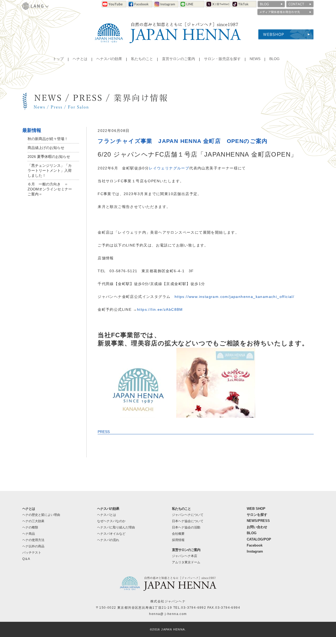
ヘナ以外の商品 (33, 546)
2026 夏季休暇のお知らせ (49, 156)
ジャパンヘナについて (187, 515)
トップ (58, 59)
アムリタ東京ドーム (186, 562)
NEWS (255, 59)
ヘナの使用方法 (33, 540)
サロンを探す (257, 515)
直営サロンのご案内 (178, 59)
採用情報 (178, 540)
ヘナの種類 (30, 527)
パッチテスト (31, 552)
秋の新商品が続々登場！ (48, 139)
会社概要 (178, 534)
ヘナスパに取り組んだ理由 (116, 527)
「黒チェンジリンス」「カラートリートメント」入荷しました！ (50, 170)
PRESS (104, 432)
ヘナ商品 (28, 534)
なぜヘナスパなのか (111, 521)
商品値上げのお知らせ (46, 148)
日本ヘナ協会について (187, 521)
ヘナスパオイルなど (111, 534)
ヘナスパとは (106, 515)
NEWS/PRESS (258, 521)
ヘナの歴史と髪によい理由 (41, 515)
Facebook (254, 545)
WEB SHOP (256, 509)
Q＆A (26, 559)
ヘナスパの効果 (109, 59)
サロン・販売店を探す (222, 59)
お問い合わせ (257, 527)
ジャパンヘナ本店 (184, 556)
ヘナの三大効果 (33, 521)
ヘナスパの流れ (108, 540)
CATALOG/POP (259, 539)
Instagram (255, 551)
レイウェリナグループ (169, 168)
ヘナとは (80, 59)
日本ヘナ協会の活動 (186, 527)
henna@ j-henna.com (168, 614)
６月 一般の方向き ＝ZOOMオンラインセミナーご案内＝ (50, 189)
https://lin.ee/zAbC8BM (160, 309)
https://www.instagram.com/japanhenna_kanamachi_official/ (234, 297)
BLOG (274, 59)
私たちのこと (142, 59)
